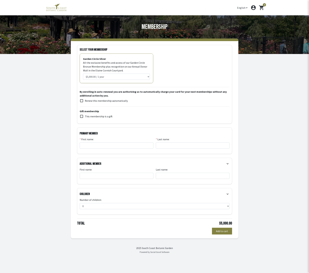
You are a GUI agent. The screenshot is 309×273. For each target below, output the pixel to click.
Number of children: (91, 199)
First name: (87, 139)
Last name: (162, 139)
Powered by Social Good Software (154, 252)
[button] (253, 7)
